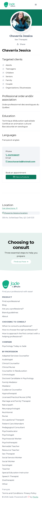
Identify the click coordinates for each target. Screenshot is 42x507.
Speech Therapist (10, 476)
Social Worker (8, 461)
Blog (4, 305)
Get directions (9, 208)
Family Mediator (9, 382)
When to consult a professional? (17, 326)
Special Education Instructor (15, 473)
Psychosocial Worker (12, 439)
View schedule (22, 177)
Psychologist (8, 435)
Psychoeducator (10, 431)
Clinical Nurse (8, 367)
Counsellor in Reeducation (14, 371)
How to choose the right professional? (20, 330)
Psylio (35, 497)
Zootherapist (8, 480)
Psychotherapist (9, 442)
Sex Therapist (8, 454)
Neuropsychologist (11, 409)
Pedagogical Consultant (13, 427)
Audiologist (7, 359)
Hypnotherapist (9, 393)
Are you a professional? (13, 309)
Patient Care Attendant (13, 424)
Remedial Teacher (10, 446)
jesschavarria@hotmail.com (21, 161)
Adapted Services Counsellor (15, 356)
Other (5, 484)
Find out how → (21, 262)
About (5, 316)
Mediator (6, 386)
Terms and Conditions (12, 493)
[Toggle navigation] (35, 4)
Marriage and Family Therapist (16, 401)
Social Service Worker (12, 457)
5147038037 (13, 155)
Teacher (6, 469)
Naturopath (7, 405)
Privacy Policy (30, 493)
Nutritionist (7, 412)
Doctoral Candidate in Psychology (18, 378)
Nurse (5, 416)
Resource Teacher (10, 450)
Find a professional (11, 301)
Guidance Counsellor (12, 390)
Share (22, 44)
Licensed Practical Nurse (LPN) (16, 397)
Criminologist (8, 375)
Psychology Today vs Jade (14, 346)
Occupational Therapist (13, 420)
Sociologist (7, 465)
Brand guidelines (10, 312)
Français (6, 489)
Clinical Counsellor (10, 363)
